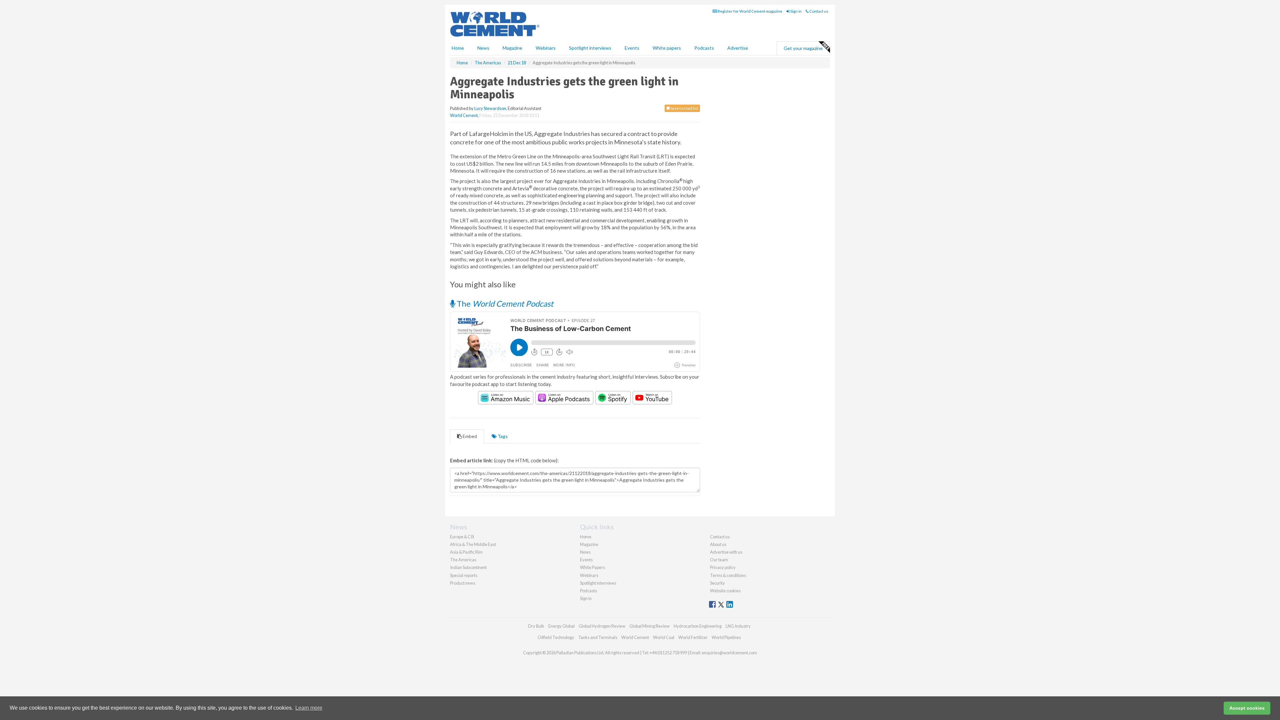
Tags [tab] (502, 436)
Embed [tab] (469, 436)
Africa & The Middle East (473, 544)
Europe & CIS (462, 536)
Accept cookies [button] (1247, 708)
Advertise (737, 48)
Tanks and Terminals (597, 637)
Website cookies (725, 590)
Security (717, 583)
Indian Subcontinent (468, 567)
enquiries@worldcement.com (729, 652)
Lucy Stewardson (490, 108)
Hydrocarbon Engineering (698, 626)
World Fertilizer (693, 637)
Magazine (512, 48)
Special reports (463, 575)
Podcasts (704, 48)
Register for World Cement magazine (749, 11)
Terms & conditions (728, 575)
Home (458, 48)
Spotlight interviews (590, 48)
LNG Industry (738, 626)
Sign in (796, 11)
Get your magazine (803, 48)
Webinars (546, 48)
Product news (462, 583)
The (504, 303)
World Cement (464, 115)
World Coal (663, 637)
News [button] (483, 48)
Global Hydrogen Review (602, 626)
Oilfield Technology (556, 637)
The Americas (463, 559)
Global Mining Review (649, 626)
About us (718, 544)
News (585, 552)
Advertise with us (726, 552)
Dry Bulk (536, 626)
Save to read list (684, 108)
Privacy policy (723, 567)
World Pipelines (726, 637)
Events (632, 48)
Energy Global (561, 626)
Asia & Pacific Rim (466, 552)
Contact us (818, 11)
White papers (667, 48)
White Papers (592, 567)
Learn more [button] (308, 708)
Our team (719, 559)
